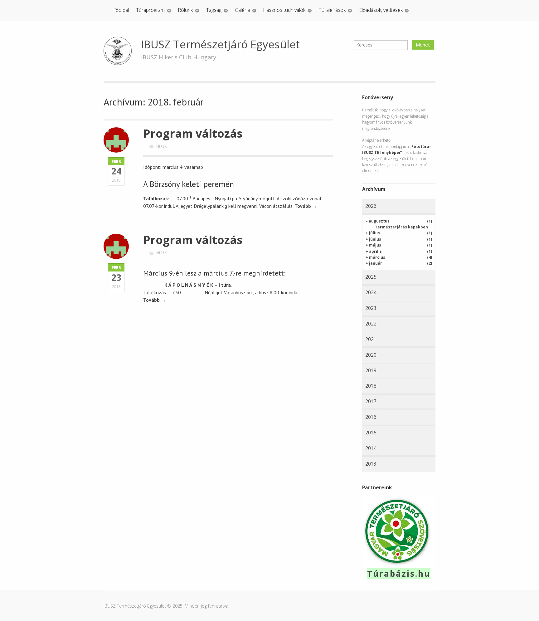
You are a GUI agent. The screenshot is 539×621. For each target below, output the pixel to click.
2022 (370, 323)
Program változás (192, 133)
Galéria (242, 10)
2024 (370, 292)
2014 (370, 448)
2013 (370, 463)
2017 (370, 401)
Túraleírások (332, 10)
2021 (370, 339)
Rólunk (185, 10)
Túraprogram (150, 10)
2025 (370, 276)
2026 (370, 206)
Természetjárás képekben (401, 227)
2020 (370, 354)
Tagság (213, 10)
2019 (370, 370)
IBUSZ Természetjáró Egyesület (220, 44)
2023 (370, 308)
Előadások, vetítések (381, 10)
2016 (370, 416)
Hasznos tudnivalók (284, 10)
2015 (370, 432)
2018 (370, 385)
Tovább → (305, 206)
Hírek (161, 146)
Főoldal (121, 10)
